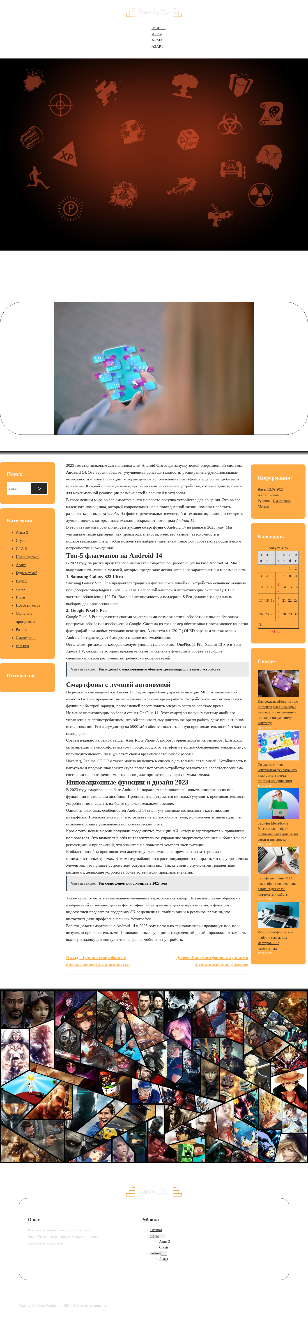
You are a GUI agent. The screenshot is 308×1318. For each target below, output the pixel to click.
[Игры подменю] (162, 1236)
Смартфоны (26, 637)
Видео (21, 581)
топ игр (22, 645)
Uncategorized (27, 556)
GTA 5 (21, 548)
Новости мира (28, 605)
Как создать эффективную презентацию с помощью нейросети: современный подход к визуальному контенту (278, 712)
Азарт (21, 565)
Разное (22, 629)
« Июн (276, 631)
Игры (20, 597)
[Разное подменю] (164, 1253)
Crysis (21, 540)
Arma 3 (22, 532)
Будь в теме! (26, 573)
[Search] (39, 488)
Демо (20, 589)
